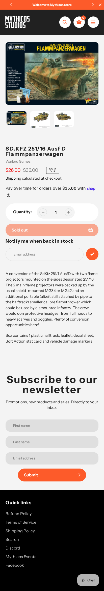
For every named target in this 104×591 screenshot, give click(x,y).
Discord (13, 548)
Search (12, 539)
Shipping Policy (20, 530)
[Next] (92, 4)
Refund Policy (19, 513)
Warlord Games (18, 161)
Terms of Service (21, 522)
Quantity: (22, 211)
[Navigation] (93, 22)
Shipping (13, 178)
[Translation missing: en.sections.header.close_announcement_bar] (100, 4)
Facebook (15, 565)
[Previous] (11, 4)
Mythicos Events (21, 556)
